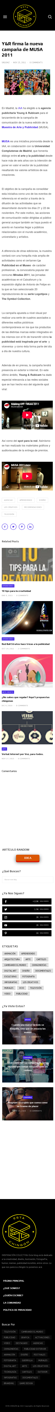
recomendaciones (33, 507)
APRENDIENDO (26, 500)
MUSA (6, 141)
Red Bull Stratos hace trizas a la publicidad (26, 644)
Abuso (28, 1020)
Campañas (27, 1058)
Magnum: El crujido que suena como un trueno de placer (28, 1104)
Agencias (8, 500)
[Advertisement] (27, 1156)
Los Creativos (10, 507)
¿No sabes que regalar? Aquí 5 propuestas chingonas (26, 699)
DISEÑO (42, 500)
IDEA (27, 857)
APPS (4, 749)
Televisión (9, 514)
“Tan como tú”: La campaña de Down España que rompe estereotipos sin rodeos (27, 1066)
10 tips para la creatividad (16, 591)
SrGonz (6, 62)
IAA (20, 108)
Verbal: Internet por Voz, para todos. (22, 754)
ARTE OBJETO (7, 692)
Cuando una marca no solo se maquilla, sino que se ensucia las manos (28, 1028)
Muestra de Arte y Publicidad (20, 127)
